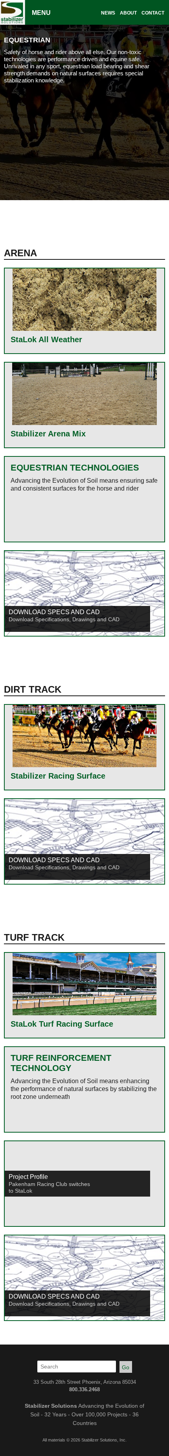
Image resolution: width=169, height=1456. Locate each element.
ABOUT (128, 13)
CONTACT (152, 13)
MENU (41, 12)
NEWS (108, 13)
